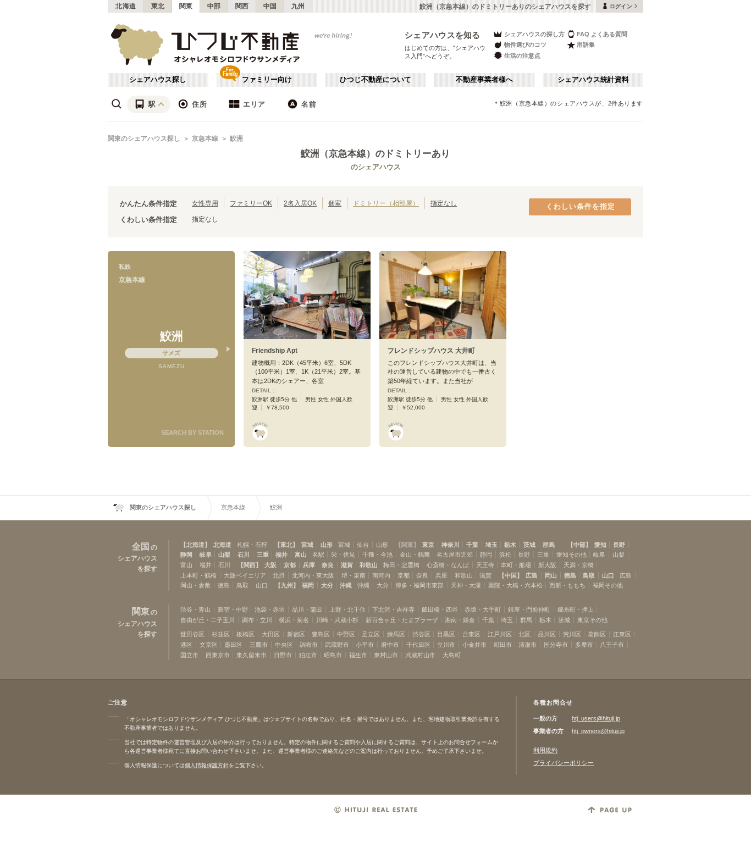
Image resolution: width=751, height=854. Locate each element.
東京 (428, 544)
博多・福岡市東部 (419, 585)
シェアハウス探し (157, 80)
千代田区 (418, 644)
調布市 (309, 644)
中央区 (284, 644)
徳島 (570, 575)
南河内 (381, 575)
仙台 (363, 544)
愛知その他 (571, 554)
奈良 (328, 565)
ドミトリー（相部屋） (386, 203)
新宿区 (296, 634)
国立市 (189, 655)
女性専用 (205, 203)
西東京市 (218, 655)
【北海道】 (195, 544)
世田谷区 (192, 634)
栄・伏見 (343, 554)
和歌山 (369, 565)
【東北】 (286, 544)
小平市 (365, 644)
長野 (619, 544)
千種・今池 (377, 554)
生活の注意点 (522, 55)
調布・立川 (257, 620)
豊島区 (321, 634)
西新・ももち (567, 585)
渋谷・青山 (195, 609)
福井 (281, 554)
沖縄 (346, 585)
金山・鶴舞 (415, 554)
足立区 (371, 634)
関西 (242, 6)
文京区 (209, 644)
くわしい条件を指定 (580, 206)
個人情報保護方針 (207, 765)
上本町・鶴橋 (198, 575)
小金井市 (474, 644)
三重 (263, 554)
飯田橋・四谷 (440, 609)
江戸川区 (500, 634)
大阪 (270, 565)
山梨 (224, 554)
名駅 (318, 554)
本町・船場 (516, 565)
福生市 (358, 655)
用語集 (586, 44)
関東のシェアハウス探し (144, 138)
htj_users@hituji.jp (596, 718)
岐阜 (206, 554)
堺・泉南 (353, 575)
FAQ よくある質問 (602, 34)
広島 (532, 575)
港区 (186, 644)
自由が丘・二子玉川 (207, 620)
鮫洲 (236, 138)
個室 (334, 203)
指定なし (443, 203)
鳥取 (589, 575)
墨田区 (233, 644)
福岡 (308, 585)
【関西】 (250, 565)
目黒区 (446, 634)
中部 (214, 6)
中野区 (346, 634)
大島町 (452, 655)
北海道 (125, 6)
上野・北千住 (347, 609)
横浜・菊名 (294, 620)
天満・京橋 (579, 565)
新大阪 (547, 565)
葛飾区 (597, 634)
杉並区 (221, 634)
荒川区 (572, 634)
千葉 (472, 544)
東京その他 (592, 620)
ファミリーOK (251, 203)
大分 (327, 585)
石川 (244, 554)
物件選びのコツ (525, 44)
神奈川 (450, 544)
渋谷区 (421, 634)
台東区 (471, 634)
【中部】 (579, 544)
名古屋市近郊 (455, 554)
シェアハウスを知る (443, 35)
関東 (186, 6)
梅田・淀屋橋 (401, 565)
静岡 (186, 554)
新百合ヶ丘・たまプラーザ (402, 620)
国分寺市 (556, 644)
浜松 (505, 554)
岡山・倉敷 (195, 585)
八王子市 (612, 644)
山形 (327, 544)
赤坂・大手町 (483, 609)
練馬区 (396, 634)
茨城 (529, 544)
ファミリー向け (267, 80)
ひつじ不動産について (375, 80)
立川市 (446, 644)
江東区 (622, 634)
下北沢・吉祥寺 (393, 609)
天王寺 (485, 565)
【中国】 (511, 575)
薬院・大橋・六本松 (515, 585)
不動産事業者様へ (484, 80)
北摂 (279, 575)
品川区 (547, 634)
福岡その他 (608, 585)
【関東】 (407, 544)
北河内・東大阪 (313, 575)
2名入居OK (300, 203)
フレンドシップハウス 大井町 (431, 350)
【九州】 (287, 585)
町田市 (503, 644)
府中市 (390, 644)
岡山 (551, 575)
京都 (290, 565)
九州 (298, 6)
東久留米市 (251, 655)
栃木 (510, 544)
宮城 (307, 544)
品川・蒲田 (307, 609)
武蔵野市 (337, 644)
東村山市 (386, 655)
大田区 (271, 634)
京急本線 (205, 138)
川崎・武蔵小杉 (337, 620)
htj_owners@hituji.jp (598, 731)
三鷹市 (259, 644)
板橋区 (245, 634)
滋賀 (347, 565)
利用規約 (545, 750)
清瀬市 (527, 644)
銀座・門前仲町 (529, 609)
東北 (158, 6)
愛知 (600, 544)
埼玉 (491, 544)
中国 (270, 6)
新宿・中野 (233, 609)
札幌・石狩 (252, 544)
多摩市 (584, 644)
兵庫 (309, 565)
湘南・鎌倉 (460, 620)
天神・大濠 (466, 585)
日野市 (283, 655)
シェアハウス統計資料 (593, 80)
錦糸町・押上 (575, 609)
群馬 (549, 544)
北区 (524, 634)
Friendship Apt (274, 350)
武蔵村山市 (420, 655)
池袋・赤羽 (270, 609)
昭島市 (333, 655)
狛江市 (308, 655)
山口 (608, 575)
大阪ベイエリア (245, 575)
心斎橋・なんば (448, 565)
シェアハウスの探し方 (534, 34)
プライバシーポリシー (563, 762)
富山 (301, 554)
